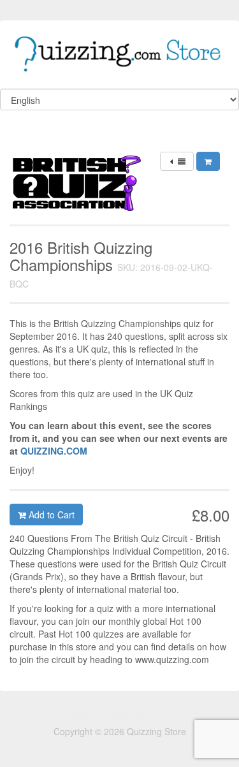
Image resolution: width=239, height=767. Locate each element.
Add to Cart (50, 514)
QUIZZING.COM (53, 450)
